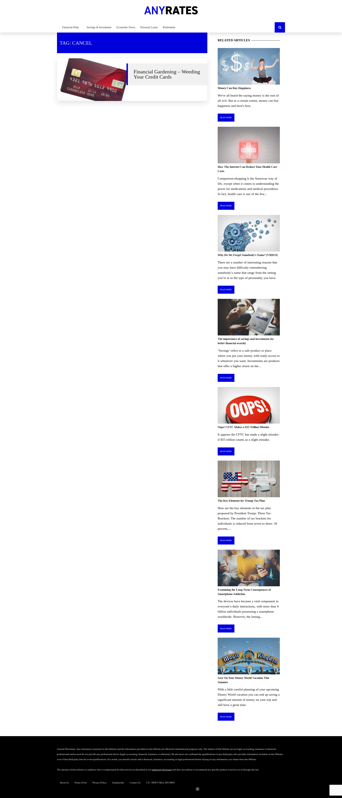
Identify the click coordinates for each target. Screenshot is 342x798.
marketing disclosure (162, 769)
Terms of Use (80, 782)
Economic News (125, 27)
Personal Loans (149, 27)
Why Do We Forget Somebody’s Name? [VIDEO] (248, 255)
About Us (64, 782)
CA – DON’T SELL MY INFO (160, 782)
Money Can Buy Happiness (234, 88)
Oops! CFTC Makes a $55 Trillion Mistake (243, 427)
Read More (226, 117)
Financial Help (70, 27)
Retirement (169, 27)
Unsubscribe (118, 782)
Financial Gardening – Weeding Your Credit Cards (167, 74)
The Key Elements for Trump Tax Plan (241, 500)
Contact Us (135, 782)
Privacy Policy (99, 782)
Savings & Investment (99, 27)
